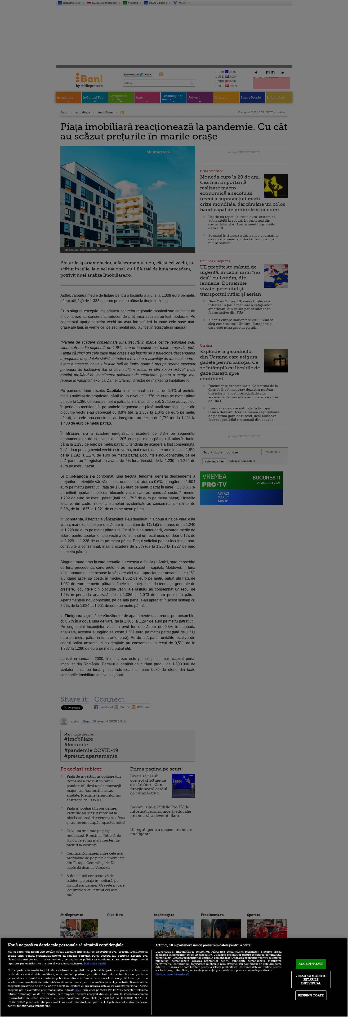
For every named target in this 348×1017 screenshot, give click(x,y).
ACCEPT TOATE (311, 964)
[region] (174, 977)
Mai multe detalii (95, 963)
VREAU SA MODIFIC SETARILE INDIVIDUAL (310, 979)
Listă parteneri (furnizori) (172, 974)
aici (78, 990)
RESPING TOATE (311, 995)
